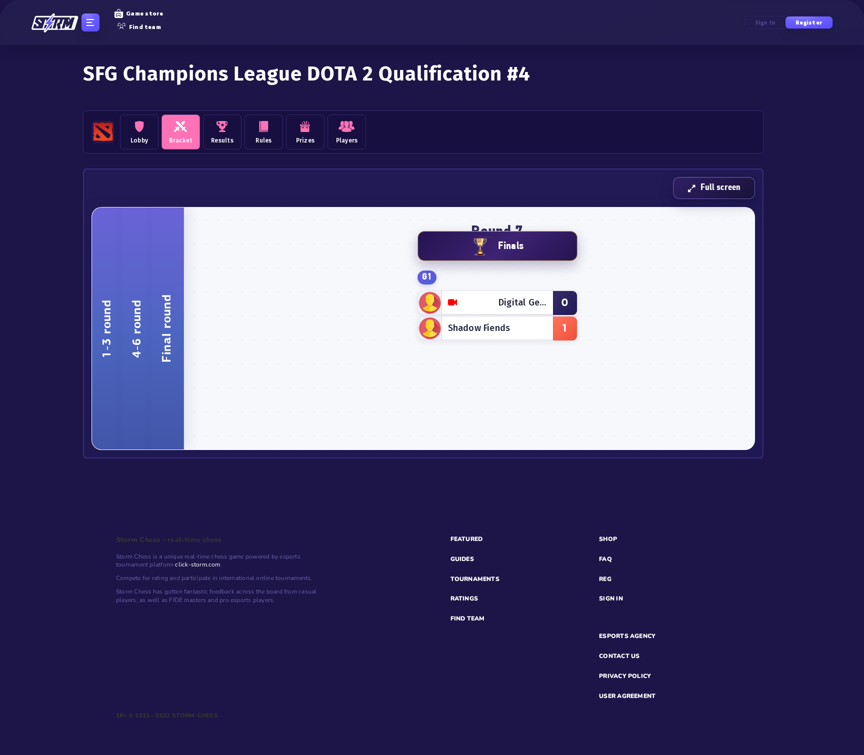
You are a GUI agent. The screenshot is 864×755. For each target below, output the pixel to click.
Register (809, 22)
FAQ (605, 559)
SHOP (608, 539)
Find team (145, 27)
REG (605, 579)
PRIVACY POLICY (625, 676)
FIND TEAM (467, 618)
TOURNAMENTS (475, 579)
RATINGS (464, 598)
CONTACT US (619, 656)
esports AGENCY (627, 636)
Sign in (765, 22)
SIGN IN (611, 598)
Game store (144, 13)
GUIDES (462, 559)
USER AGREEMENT (627, 696)
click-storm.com (197, 564)
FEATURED (466, 539)
